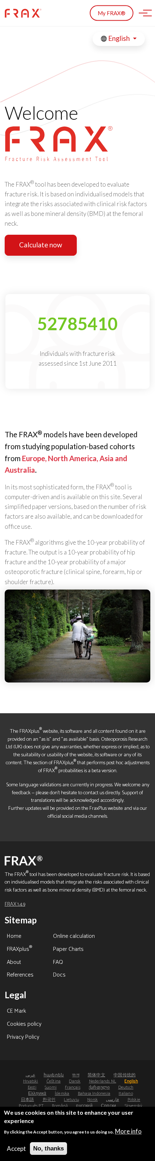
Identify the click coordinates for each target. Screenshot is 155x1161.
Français (72, 1087)
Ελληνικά (37, 1093)
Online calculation (74, 936)
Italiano (126, 1093)
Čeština (53, 1081)
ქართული (99, 1087)
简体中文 (96, 1075)
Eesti (32, 1087)
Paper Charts (68, 949)
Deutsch (125, 1087)
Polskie (134, 1099)
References (20, 975)
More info (128, 1131)
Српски (108, 1105)
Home (14, 936)
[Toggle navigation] (143, 13)
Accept (16, 1148)
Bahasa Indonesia (94, 1093)
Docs (59, 975)
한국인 (49, 1099)
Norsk (92, 1099)
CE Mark (16, 1011)
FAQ (58, 962)
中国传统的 (125, 1075)
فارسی (112, 1099)
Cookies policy (24, 1024)
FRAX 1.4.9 (15, 904)
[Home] (23, 13)
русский (84, 1105)
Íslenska (62, 1093)
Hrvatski (30, 1081)
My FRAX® (111, 13)
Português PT (31, 1105)
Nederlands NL (102, 1081)
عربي (30, 1075)
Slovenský (133, 1105)
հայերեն (54, 1075)
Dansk (74, 1081)
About (14, 962)
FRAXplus (19, 949)
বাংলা (75, 1075)
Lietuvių (71, 1099)
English (119, 38)
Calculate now (40, 245)
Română (60, 1105)
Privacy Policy (23, 1037)
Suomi (51, 1087)
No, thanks (48, 1148)
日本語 (27, 1099)
